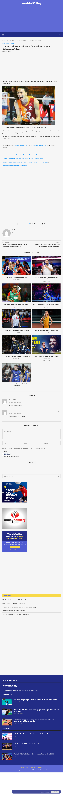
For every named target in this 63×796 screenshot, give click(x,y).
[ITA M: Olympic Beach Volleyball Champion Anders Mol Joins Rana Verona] (46, 344)
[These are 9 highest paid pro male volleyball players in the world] (7, 702)
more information (45, 792)
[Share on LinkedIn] (37, 224)
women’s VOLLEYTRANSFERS (39, 146)
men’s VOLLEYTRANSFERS (20, 146)
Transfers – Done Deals (19, 155)
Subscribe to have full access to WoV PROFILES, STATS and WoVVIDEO (22, 158)
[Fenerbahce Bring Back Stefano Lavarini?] (16, 318)
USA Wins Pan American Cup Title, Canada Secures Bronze (18, 600)
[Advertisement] (31, 18)
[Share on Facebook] (32, 224)
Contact (40, 767)
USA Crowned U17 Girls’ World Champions (13, 603)
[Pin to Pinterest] (35, 224)
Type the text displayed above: (12, 456)
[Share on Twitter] (34, 224)
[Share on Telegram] (42, 224)
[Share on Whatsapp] (41, 224)
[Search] (60, 34)
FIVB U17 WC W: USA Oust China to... (16, 277)
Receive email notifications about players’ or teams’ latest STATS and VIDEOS (25, 162)
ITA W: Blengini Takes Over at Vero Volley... (16, 304)
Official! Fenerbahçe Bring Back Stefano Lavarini (46, 278)
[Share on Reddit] (39, 224)
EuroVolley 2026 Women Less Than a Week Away (15, 614)
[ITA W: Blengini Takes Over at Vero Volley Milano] (16, 292)
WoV (9, 51)
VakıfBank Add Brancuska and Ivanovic (46, 330)
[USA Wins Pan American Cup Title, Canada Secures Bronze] (7, 736)
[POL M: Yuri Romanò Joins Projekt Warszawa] (46, 292)
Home (3, 40)
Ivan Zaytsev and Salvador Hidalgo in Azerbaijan (16, 384)
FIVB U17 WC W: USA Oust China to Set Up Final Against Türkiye (19, 607)
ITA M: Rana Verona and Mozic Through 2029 (17, 356)
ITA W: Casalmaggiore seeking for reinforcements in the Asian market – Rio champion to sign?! (34, 720)
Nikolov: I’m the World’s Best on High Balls (13, 610)
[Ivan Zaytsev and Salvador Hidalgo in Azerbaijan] (16, 372)
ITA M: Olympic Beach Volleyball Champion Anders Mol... (46, 357)
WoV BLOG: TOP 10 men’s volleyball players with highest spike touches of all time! (37, 710)
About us (33, 767)
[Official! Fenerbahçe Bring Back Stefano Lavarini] (46, 265)
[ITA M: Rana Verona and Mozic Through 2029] (16, 344)
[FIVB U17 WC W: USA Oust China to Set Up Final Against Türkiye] (16, 265)
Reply (59, 399)
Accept (55, 792)
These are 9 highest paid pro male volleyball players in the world (35, 700)
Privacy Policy (24, 767)
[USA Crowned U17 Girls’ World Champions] (7, 746)
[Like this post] (30, 224)
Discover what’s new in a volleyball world (14, 165)
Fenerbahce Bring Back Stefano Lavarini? (17, 330)
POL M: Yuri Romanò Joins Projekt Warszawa (46, 304)
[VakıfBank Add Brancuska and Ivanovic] (46, 318)
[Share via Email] (44, 224)
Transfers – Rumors (35, 155)
